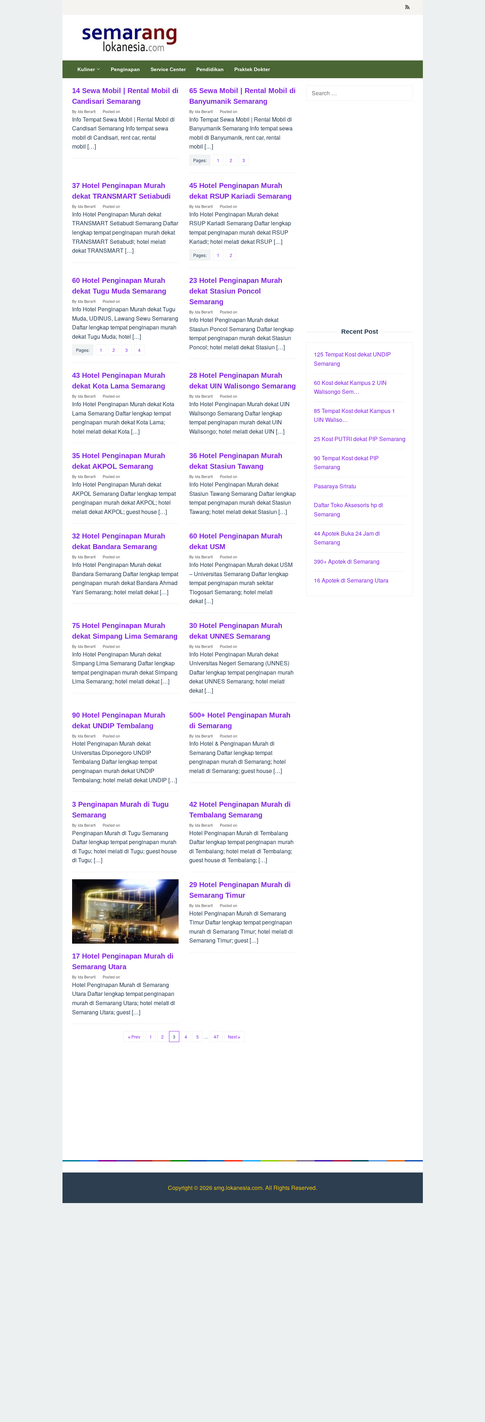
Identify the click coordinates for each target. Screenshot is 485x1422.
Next (232, 1037)
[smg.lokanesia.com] (128, 38)
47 (216, 1037)
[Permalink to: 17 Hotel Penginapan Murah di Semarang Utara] (125, 911)
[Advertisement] (359, 214)
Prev (135, 1037)
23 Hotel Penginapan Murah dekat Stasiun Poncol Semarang (235, 291)
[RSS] (407, 7)
